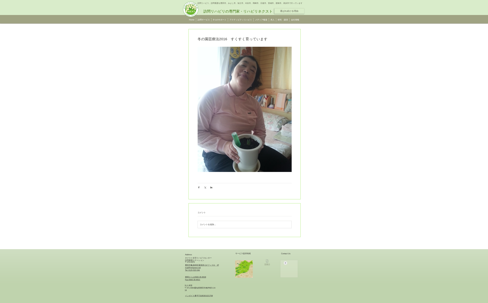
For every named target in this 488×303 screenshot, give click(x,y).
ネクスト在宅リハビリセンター (198, 258)
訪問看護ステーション (194, 260)
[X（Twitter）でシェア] (205, 187)
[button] (282, 19)
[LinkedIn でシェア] (211, 187)
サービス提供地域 (243, 253)
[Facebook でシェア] (199, 187)
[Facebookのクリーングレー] (285, 263)
